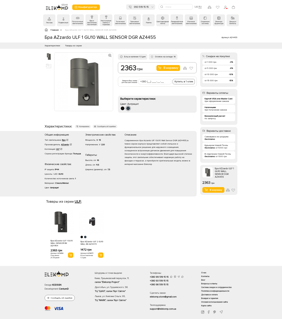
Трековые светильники (134, 23)
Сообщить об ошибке (106, 126)
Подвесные (63, 23)
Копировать (84, 126)
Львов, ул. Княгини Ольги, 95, (110, 298)
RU (200, 6)
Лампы (149, 23)
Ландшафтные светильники (177, 23)
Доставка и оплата (209, 295)
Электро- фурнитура (218, 23)
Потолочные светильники (77, 23)
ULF (57, 149)
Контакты (205, 276)
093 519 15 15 (141, 7)
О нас (203, 273)
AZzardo (65, 144)
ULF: (78, 201)
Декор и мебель (232, 23)
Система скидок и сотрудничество (216, 287)
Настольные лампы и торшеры (106, 23)
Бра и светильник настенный (92, 23)
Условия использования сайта (214, 302)
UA (196, 6)
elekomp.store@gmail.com (163, 296)
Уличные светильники (191, 23)
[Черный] (122, 108)
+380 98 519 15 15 (159, 284)
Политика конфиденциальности (215, 291)
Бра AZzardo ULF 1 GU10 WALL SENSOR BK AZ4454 (62, 243)
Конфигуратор (87, 7)
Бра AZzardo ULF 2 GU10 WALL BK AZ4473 (91, 242)
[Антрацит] (128, 108)
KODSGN (56, 284)
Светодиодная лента (162, 23)
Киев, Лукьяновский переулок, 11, (112, 280)
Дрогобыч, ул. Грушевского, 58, (111, 289)
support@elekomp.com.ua (163, 308)
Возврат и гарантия (209, 298)
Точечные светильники (120, 23)
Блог (203, 280)
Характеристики (52, 45)
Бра (64, 140)
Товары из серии (73, 45)
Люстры (49, 23)
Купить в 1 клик (183, 81)
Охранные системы (205, 23)
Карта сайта (206, 305)
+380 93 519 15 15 (159, 280)
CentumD (64, 288)
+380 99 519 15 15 (159, 276)
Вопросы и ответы (209, 284)
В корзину (170, 68)
